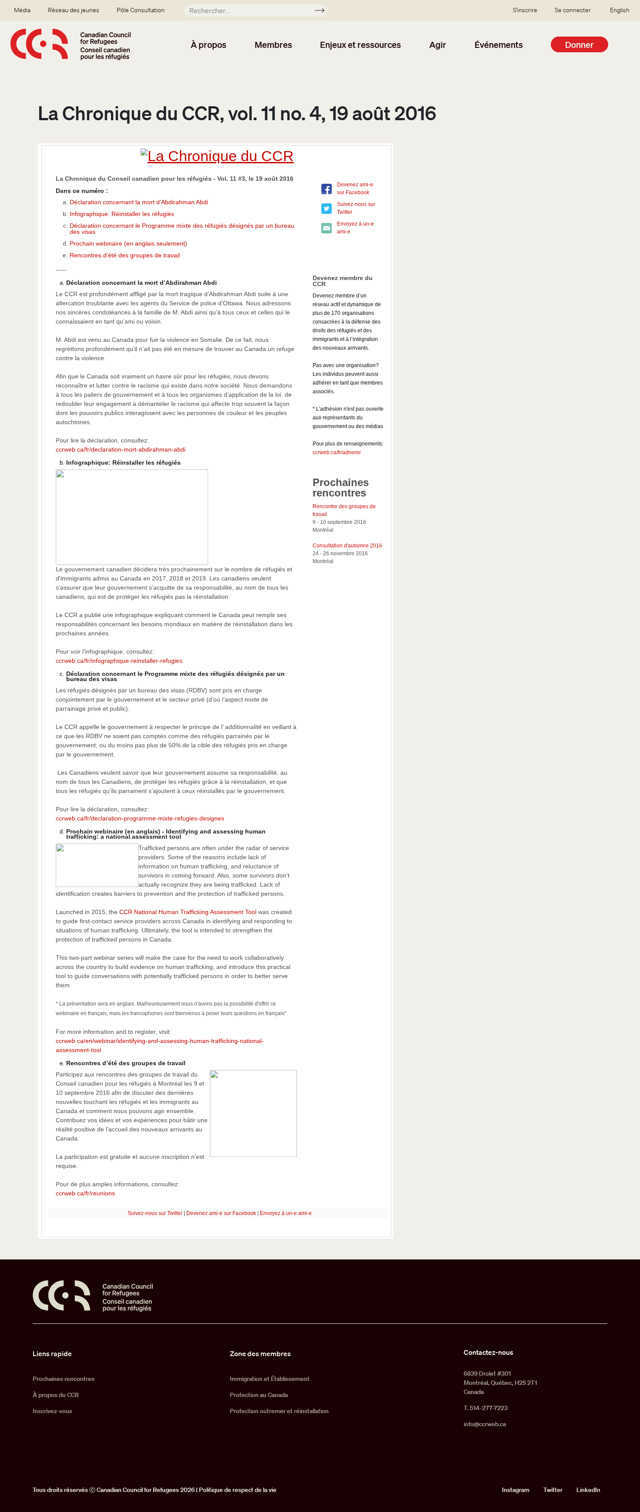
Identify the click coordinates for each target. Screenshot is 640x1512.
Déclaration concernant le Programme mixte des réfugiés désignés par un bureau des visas (182, 228)
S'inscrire (525, 10)
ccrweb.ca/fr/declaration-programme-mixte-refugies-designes (140, 818)
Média (22, 10)
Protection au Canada (259, 1395)
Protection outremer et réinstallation (279, 1411)
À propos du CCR (56, 1395)
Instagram (515, 1490)
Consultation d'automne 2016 (347, 546)
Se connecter (573, 10)
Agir (437, 44)
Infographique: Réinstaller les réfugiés (122, 213)
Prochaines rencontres (63, 1379)
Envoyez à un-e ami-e (286, 1213)
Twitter (553, 1490)
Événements (499, 44)
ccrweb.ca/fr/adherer (337, 452)
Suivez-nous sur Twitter (155, 1213)
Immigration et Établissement (270, 1379)
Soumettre (323, 11)
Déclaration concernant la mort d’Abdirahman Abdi (139, 202)
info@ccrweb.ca (485, 1424)
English (620, 10)
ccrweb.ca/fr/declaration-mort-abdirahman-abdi (120, 449)
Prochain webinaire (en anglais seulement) (128, 243)
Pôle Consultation (141, 10)
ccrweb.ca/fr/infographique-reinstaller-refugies (119, 660)
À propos (208, 44)
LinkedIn (588, 1490)
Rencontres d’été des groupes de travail (125, 255)
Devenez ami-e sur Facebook (221, 1213)
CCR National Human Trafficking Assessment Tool (188, 911)
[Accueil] (70, 44)
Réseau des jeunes (73, 10)
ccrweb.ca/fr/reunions (85, 1193)
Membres (273, 44)
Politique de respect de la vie (237, 1490)
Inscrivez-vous (52, 1411)
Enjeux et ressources (360, 44)
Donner (579, 44)
